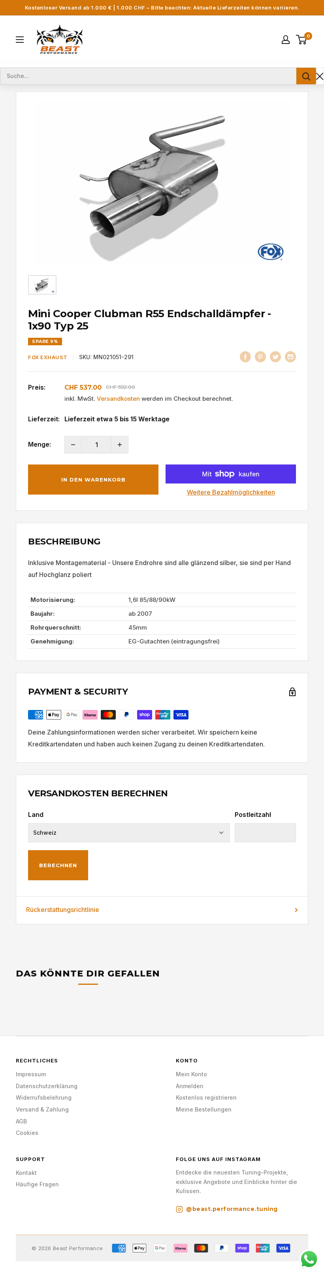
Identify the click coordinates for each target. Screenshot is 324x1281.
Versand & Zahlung (42, 1109)
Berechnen (58, 865)
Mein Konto (191, 1074)
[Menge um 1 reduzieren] (73, 444)
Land (35, 814)
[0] (302, 39)
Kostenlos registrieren (206, 1097)
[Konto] (286, 39)
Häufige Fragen (37, 1184)
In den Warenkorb (93, 479)
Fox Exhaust (48, 357)
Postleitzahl (253, 814)
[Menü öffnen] (20, 39)
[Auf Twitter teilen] (275, 357)
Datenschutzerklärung (46, 1086)
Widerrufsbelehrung (44, 1097)
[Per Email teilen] (290, 357)
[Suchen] (306, 76)
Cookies (27, 1132)
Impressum (31, 1074)
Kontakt (26, 1172)
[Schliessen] (320, 76)
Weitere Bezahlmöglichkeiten (231, 492)
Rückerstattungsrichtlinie (62, 910)
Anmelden (189, 1086)
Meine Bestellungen (204, 1109)
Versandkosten (118, 398)
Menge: (39, 444)
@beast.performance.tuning (232, 1208)
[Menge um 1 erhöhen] (119, 444)
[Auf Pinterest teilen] (260, 357)
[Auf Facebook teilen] (245, 357)
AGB (21, 1121)
